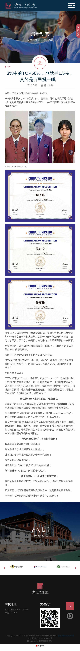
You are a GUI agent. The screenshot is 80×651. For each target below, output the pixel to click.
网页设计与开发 (46, 641)
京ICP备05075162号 (66, 636)
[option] (22, 566)
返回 (9, 67)
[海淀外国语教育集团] (28, 5)
